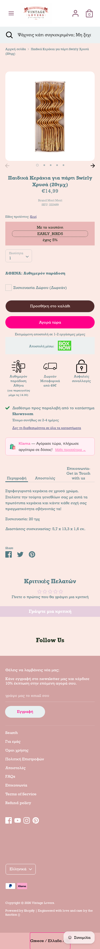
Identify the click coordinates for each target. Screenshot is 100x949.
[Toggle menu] (11, 13)
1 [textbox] (10, 258)
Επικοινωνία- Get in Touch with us (78, 473)
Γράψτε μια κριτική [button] (50, 611)
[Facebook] (8, 819)
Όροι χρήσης (17, 750)
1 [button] (37, 165)
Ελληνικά (18, 869)
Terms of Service (21, 794)
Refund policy (18, 802)
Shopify (29, 910)
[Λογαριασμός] (75, 11)
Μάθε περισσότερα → (70, 450)
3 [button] (50, 165)
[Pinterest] (36, 819)
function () (12, 914)
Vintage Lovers (43, 903)
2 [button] (44, 165)
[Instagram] (26, 819)
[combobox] (18, 255)
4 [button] (57, 165)
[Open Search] (9, 35)
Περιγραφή (16, 478)
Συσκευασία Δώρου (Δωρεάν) (40, 287)
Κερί (33, 217)
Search (11, 732)
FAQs (10, 776)
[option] (50, 116)
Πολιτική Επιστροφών (24, 759)
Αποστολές (45, 478)
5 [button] (63, 165)
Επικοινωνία (16, 785)
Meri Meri (54, 200)
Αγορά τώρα (50, 322)
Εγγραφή (25, 711)
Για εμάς (13, 741)
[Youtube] (17, 819)
